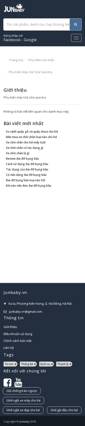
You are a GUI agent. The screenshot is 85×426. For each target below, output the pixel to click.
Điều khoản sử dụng (18, 334)
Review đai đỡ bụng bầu (22, 159)
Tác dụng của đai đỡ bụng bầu (27, 169)
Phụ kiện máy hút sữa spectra (30, 72)
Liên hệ (9, 348)
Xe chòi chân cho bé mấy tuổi (26, 142)
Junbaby (24, 421)
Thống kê (27, 364)
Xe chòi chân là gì (17, 153)
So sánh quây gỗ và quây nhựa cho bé (32, 132)
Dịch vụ (45, 364)
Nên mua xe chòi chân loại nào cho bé (31, 137)
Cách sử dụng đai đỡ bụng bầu (27, 164)
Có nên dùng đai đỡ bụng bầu (26, 175)
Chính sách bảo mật (17, 341)
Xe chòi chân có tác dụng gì (24, 148)
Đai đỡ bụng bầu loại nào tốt (25, 180)
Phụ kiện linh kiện (41, 60)
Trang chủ (16, 60)
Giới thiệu (10, 327)
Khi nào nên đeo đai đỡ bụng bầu (28, 186)
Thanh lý (62, 364)
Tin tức (9, 364)
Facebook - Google (20, 38)
